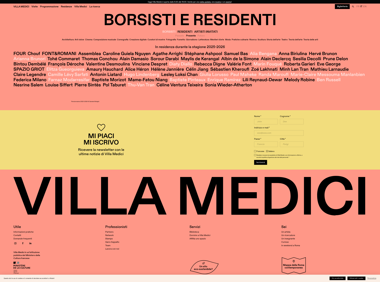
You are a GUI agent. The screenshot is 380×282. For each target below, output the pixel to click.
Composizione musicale (104, 39)
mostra (218, 2)
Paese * (257, 139)
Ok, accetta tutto (337, 278)
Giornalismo (191, 39)
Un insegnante (288, 238)
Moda (228, 39)
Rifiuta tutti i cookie (356, 278)
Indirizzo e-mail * (262, 127)
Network (109, 235)
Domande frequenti (22, 238)
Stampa (109, 238)
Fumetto (181, 39)
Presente (191, 35)
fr (357, 6)
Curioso (285, 242)
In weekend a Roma (290, 245)
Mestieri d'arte (217, 39)
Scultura (262, 39)
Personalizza (371, 278)
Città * (283, 139)
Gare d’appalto (112, 242)
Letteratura (203, 39)
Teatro (284, 39)
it (361, 6)
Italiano (271, 151)
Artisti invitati (206, 31)
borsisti (168, 31)
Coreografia (122, 39)
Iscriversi (260, 162)
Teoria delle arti (310, 39)
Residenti (184, 31)
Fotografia (171, 39)
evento (228, 2)
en (365, 6)
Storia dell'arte (273, 39)
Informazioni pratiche (23, 232)
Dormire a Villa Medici (200, 235)
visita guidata (205, 2)
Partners (109, 232)
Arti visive (79, 39)
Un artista (285, 232)
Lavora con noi (112, 248)
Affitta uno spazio (198, 238)
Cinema (88, 39)
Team (107, 245)
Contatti (17, 235)
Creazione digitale (138, 39)
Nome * (257, 116)
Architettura (68, 39)
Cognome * (285, 116)
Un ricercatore (288, 235)
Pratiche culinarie (240, 39)
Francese (260, 151)
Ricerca (253, 39)
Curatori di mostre (156, 39)
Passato (179, 35)
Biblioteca (194, 232)
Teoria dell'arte (296, 39)
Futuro (201, 35)
